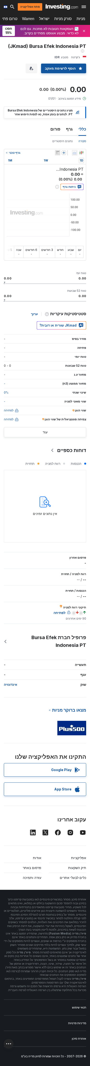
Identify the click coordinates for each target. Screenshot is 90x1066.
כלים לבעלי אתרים (73, 878)
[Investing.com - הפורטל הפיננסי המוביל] (62, 7)
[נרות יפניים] (81, 152)
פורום (55, 129)
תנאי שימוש (79, 1007)
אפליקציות (78, 858)
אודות (37, 858)
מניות (81, 19)
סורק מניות (63, 19)
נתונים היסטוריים (62, 141)
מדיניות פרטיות (77, 1023)
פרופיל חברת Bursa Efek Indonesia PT (58, 641)
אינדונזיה (10, 684)
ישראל (44, 19)
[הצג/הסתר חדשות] (57, 152)
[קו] (74, 152)
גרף (69, 129)
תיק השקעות (77, 868)
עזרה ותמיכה (32, 878)
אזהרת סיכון (79, 1038)
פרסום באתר (32, 868)
